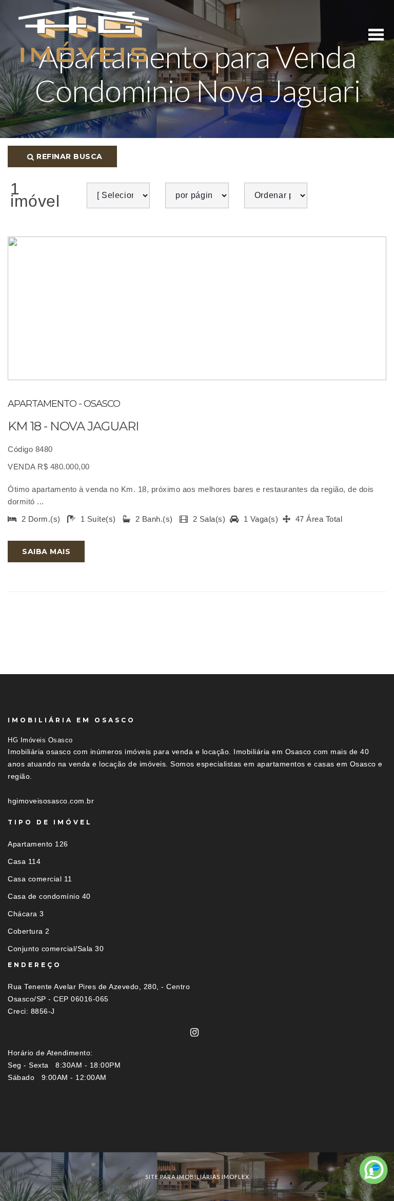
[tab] (197, 1133)
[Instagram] (194, 1032)
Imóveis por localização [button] (49, 1133)
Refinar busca (68, 156)
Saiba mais (46, 551)
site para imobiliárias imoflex (197, 1176)
